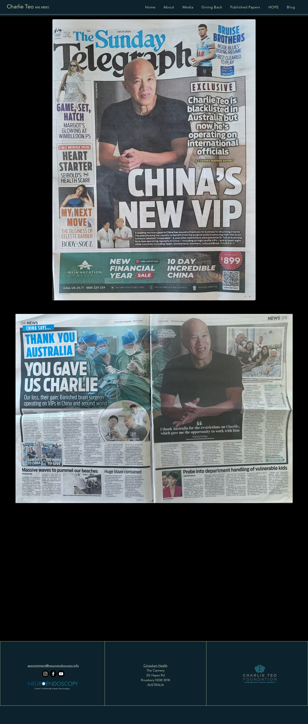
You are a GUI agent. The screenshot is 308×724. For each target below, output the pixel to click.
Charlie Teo (19, 6)
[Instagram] (45, 673)
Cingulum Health (155, 666)
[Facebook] (53, 673)
